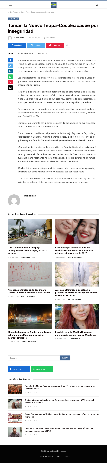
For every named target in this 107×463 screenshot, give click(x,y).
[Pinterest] (10, 82)
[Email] (10, 87)
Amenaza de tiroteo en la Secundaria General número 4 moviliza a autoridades (29, 291)
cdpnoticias (21, 38)
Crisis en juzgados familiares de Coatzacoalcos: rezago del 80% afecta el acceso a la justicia (59, 401)
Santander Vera (28, 257)
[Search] (96, 5)
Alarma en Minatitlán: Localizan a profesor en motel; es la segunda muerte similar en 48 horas (76, 293)
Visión (67, 456)
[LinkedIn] (10, 71)
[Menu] (11, 5)
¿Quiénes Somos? (46, 456)
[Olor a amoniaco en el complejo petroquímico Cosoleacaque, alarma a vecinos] (30, 231)
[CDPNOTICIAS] (54, 5)
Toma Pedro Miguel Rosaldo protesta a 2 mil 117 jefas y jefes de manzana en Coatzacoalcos (60, 387)
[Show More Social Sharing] (67, 45)
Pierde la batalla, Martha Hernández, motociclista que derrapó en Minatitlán (75, 333)
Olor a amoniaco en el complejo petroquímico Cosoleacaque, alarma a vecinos (27, 250)
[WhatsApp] (10, 76)
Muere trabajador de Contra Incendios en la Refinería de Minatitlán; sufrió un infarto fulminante (29, 335)
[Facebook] (10, 60)
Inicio (10, 12)
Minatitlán (13, 19)
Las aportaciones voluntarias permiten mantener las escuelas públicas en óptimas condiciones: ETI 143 (59, 429)
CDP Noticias (61, 451)
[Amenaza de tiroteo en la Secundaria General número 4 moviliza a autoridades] (30, 274)
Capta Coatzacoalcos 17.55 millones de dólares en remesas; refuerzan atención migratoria (62, 415)
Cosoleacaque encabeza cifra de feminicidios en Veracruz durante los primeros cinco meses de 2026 (74, 250)
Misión (59, 456)
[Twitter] (10, 65)
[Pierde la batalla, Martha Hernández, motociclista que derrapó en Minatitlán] (77, 316)
